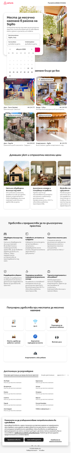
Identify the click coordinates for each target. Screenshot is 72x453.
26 (17, 72)
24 (10, 72)
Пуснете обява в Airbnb (57, 3)
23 (32, 68)
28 (24, 72)
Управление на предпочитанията (55, 440)
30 (32, 72)
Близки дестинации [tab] (47, 375)
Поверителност (31, 450)
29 (28, 72)
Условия (41, 450)
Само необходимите (34, 440)
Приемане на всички (14, 440)
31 (10, 76)
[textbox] (15, 44)
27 (21, 72)
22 (28, 68)
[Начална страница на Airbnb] (8, 3)
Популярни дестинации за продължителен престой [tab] (21, 375)
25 (13, 72)
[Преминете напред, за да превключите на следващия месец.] (31, 49)
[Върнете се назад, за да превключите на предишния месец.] (10, 49)
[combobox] (23, 37)
